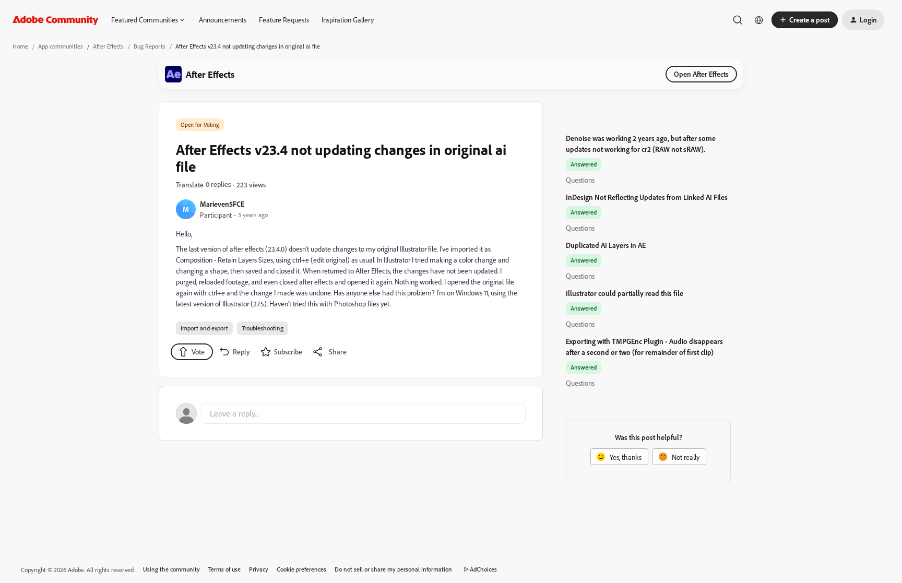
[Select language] (759, 19)
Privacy (258, 569)
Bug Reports (149, 46)
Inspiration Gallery (348, 19)
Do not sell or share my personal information (393, 569)
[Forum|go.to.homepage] (56, 19)
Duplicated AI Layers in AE (606, 245)
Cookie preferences (301, 569)
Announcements (222, 19)
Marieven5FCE (222, 203)
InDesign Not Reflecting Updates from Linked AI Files (647, 197)
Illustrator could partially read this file (624, 293)
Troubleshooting (262, 328)
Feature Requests (284, 19)
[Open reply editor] (350, 413)
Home (20, 46)
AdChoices (483, 569)
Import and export (204, 328)
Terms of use (224, 569)
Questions (580, 179)
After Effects (108, 46)
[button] (805, 19)
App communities (60, 46)
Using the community (171, 569)
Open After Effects (701, 73)
